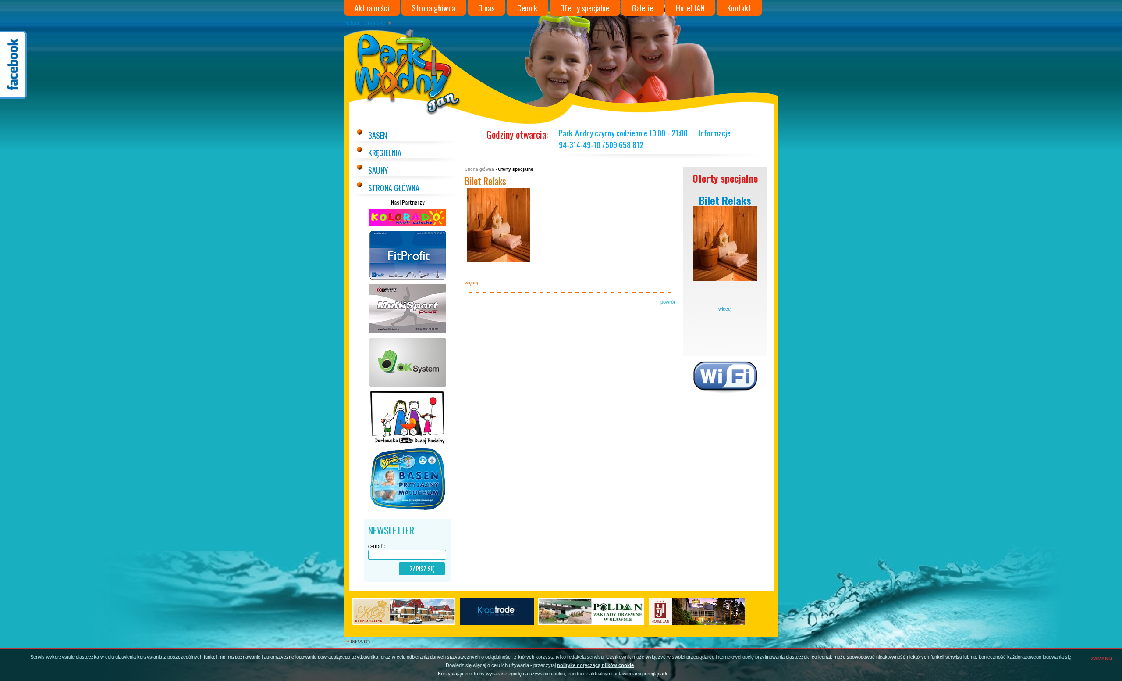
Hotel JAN (690, 8)
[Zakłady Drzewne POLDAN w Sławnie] (591, 611)
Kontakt (739, 8)
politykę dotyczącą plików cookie (595, 665)
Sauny (378, 170)
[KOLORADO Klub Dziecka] (407, 225)
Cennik (527, 8)
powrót (667, 302)
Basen (377, 135)
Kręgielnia (384, 152)
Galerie (642, 8)
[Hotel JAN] (696, 611)
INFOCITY (361, 641)
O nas (486, 8)
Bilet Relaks (485, 181)
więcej (724, 309)
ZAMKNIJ (1101, 658)
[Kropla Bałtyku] (404, 611)
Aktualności (372, 8)
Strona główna (433, 8)
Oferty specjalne (584, 8)
